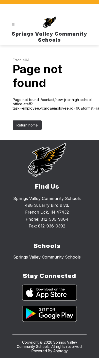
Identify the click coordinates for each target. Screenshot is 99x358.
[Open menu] (13, 25)
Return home (27, 125)
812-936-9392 (51, 225)
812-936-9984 (55, 219)
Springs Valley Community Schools (47, 257)
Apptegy (60, 351)
